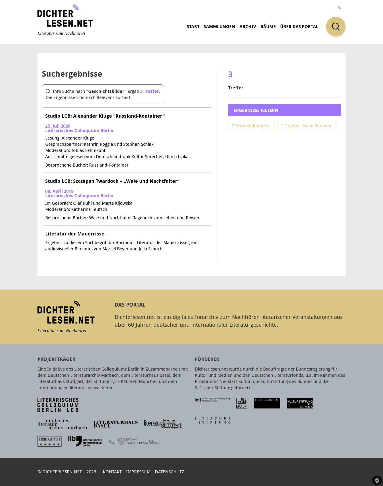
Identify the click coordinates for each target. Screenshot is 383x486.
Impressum (138, 472)
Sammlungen (219, 26)
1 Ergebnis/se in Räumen (306, 126)
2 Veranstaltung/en (251, 126)
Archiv (248, 26)
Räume (268, 26)
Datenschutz (169, 472)
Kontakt (112, 472)
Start (193, 26)
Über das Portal (299, 26)
